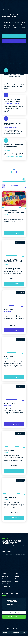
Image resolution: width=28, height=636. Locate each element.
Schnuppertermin (19, 578)
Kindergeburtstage (6, 581)
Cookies (17, 581)
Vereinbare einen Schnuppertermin (14, 156)
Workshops (5, 578)
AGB (24, 632)
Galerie (17, 573)
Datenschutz (16, 632)
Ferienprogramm (6, 586)
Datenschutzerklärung (21, 554)
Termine (4, 573)
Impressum (6, 632)
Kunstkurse (5, 576)
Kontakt (17, 576)
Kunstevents (5, 583)
